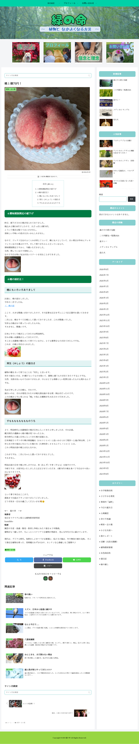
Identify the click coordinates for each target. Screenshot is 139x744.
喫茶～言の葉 (11, 549)
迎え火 (102, 253)
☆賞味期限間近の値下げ (46, 189)
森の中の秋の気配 (107, 230)
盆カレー (103, 241)
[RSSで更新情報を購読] (50, 578)
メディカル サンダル (108, 247)
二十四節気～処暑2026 (109, 236)
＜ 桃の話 (9, 306)
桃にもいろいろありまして (49, 196)
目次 (45, 184)
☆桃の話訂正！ (43, 192)
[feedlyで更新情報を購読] (45, 578)
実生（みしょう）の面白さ (49, 199)
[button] (89, 75)
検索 (101, 195)
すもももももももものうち (49, 203)
